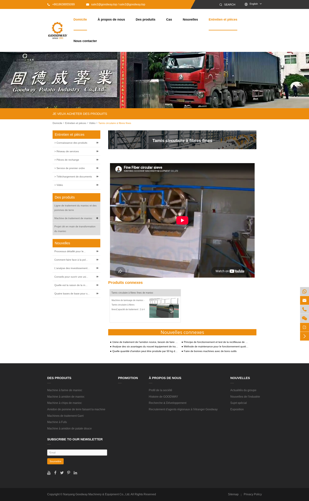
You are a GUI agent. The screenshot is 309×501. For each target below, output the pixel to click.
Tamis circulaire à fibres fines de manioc (132, 292)
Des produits (145, 19)
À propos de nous (111, 19)
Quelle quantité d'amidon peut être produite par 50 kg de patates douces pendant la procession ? (145, 351)
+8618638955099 (61, 4)
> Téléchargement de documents (73, 176)
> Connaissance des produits (70, 142)
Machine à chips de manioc (64, 402)
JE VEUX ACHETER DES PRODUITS (80, 114)
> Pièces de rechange (66, 159)
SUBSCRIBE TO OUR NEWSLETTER (75, 439)
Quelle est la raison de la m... (70, 285)
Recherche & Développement (167, 402)
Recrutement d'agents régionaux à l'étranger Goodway (183, 409)
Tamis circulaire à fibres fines (114, 123)
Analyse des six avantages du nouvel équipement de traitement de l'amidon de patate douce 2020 (145, 346)
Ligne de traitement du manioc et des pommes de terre (75, 207)
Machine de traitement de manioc (73, 218)
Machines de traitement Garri (65, 415)
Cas (169, 19)
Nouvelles (190, 19)
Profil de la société (160, 390)
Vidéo (92, 123)
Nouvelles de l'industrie (245, 396)
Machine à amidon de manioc (66, 396)
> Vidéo (58, 185)
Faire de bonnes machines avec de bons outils (210, 351)
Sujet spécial (238, 402)
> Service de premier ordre (69, 168)
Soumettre (55, 461)
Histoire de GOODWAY (163, 396)
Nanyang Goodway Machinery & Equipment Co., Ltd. (96, 494)
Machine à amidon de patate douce (69, 428)
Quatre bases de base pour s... (72, 293)
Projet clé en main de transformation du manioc (74, 228)
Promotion (128, 378)
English (254, 3)
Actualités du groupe (243, 390)
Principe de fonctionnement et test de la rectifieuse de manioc (217, 342)
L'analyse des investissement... (72, 268)
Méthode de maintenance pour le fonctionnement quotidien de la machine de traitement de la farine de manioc (217, 346)
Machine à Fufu (57, 422)
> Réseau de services (66, 151)
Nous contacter (85, 41)
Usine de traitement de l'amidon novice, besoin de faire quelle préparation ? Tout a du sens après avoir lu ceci (145, 342)
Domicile (80, 19)
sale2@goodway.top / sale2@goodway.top (115, 4)
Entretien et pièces (223, 19)
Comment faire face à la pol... (71, 259)
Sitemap (233, 494)
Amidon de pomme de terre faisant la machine (76, 409)
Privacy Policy (253, 494)
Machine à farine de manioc (64, 390)
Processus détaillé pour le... (70, 251)
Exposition (237, 409)
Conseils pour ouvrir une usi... (71, 276)
